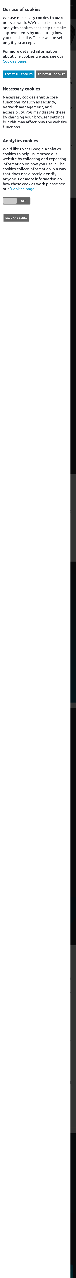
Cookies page (14, 61)
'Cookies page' (23, 189)
